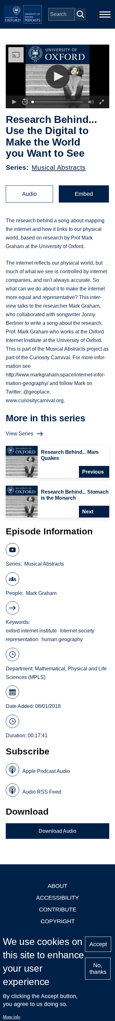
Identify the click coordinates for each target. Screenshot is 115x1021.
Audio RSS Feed (41, 792)
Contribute (57, 909)
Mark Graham (41, 593)
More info (11, 1017)
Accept (98, 944)
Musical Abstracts (59, 167)
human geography (62, 639)
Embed (84, 194)
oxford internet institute (31, 630)
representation (22, 639)
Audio (29, 194)
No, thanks (97, 968)
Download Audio (57, 831)
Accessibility (57, 898)
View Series (19, 433)
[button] (58, 77)
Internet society (77, 630)
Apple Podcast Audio (46, 771)
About (57, 886)
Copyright (58, 921)
